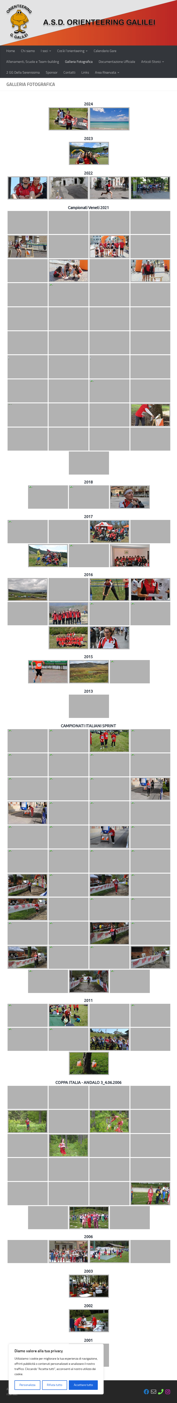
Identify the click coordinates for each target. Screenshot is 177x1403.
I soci (44, 51)
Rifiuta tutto (54, 1385)
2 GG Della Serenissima (23, 72)
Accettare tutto (83, 1385)
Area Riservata (105, 72)
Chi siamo (28, 51)
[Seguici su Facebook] (146, 1391)
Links (85, 72)
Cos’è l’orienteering (70, 51)
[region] (56, 1369)
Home (10, 51)
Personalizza (27, 1385)
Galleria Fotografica (79, 62)
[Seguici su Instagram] (168, 1391)
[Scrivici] (153, 1391)
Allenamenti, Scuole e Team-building (32, 62)
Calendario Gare (105, 51)
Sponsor (51, 72)
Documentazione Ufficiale (117, 62)
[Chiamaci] (160, 1391)
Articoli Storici (151, 62)
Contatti (69, 72)
